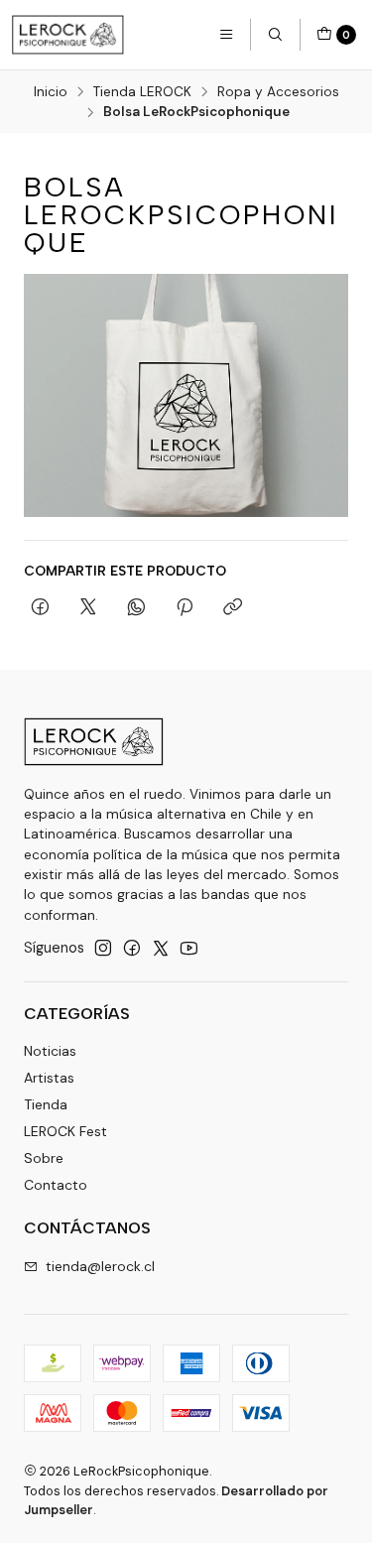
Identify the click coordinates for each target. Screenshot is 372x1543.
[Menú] (226, 35)
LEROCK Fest (65, 1131)
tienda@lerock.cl (100, 1266)
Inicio (50, 92)
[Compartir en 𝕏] (88, 608)
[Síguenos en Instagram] (103, 948)
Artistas (49, 1078)
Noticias (50, 1051)
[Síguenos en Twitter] (161, 948)
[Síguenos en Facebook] (132, 948)
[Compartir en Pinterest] (184, 608)
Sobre (43, 1158)
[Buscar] (275, 35)
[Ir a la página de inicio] (68, 35)
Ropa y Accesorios (278, 92)
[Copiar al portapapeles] (232, 608)
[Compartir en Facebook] (40, 608)
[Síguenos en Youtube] (189, 948)
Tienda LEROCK (142, 92)
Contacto (55, 1185)
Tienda (45, 1104)
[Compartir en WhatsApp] (136, 608)
